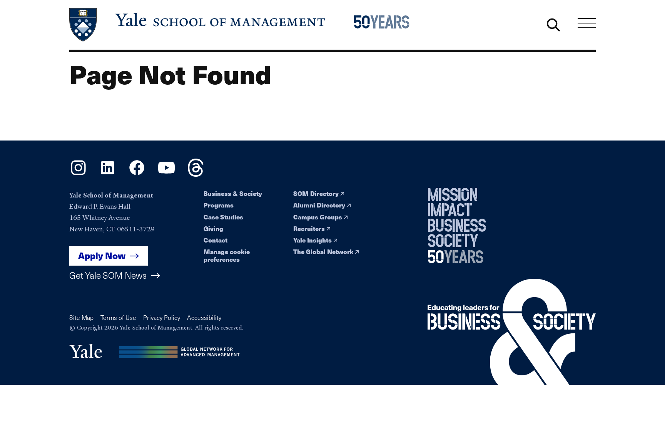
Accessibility (204, 317)
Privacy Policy (161, 317)
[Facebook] (137, 174)
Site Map (81, 317)
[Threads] (196, 174)
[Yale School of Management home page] (198, 25)
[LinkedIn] (108, 174)
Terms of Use (118, 317)
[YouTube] (166, 174)
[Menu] (587, 23)
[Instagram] (78, 174)
